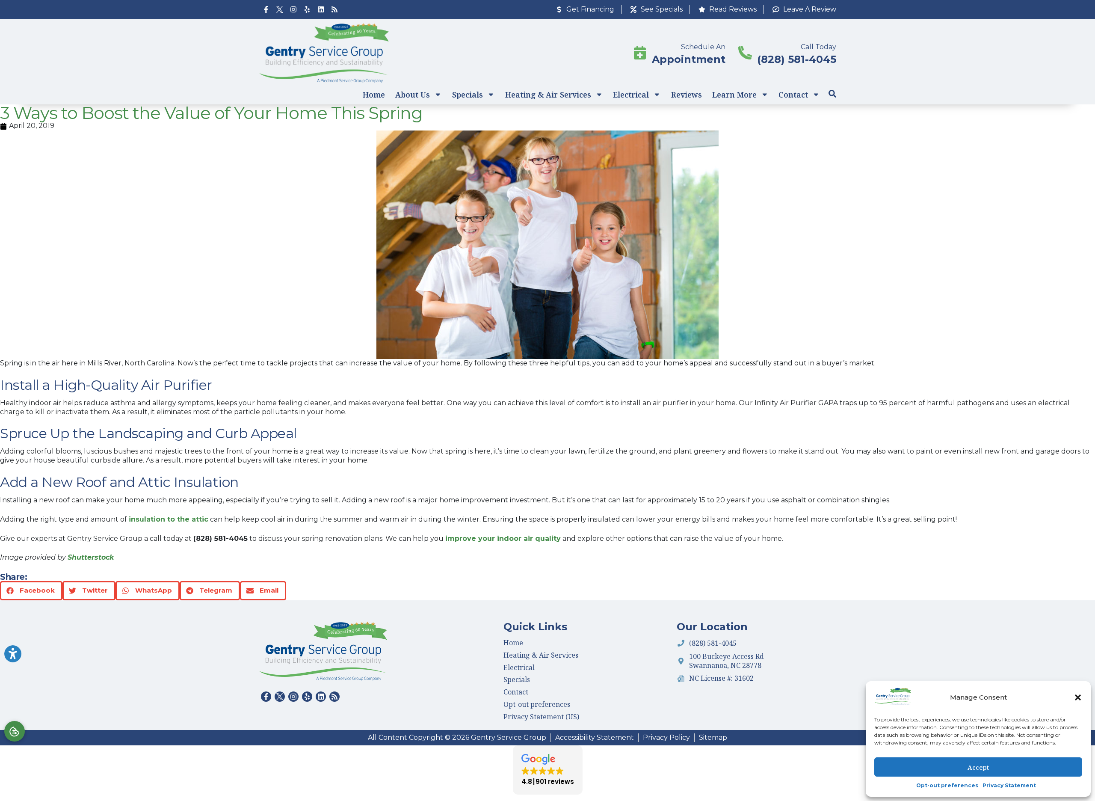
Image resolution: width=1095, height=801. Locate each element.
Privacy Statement (1009, 785)
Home (374, 94)
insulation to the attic (168, 519)
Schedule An (703, 47)
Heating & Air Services (548, 94)
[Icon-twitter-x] (280, 9)
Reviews (686, 94)
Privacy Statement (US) (541, 716)
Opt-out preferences (947, 785)
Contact (793, 94)
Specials (467, 94)
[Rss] (334, 9)
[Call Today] (745, 52)
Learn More (734, 94)
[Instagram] (293, 9)
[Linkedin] (321, 9)
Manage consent (14, 731)
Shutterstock (91, 557)
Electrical (631, 94)
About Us (412, 94)
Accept (978, 767)
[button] (1078, 697)
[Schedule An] (640, 52)
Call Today (818, 47)
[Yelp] (307, 9)
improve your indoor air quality (503, 538)
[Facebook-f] (266, 9)
